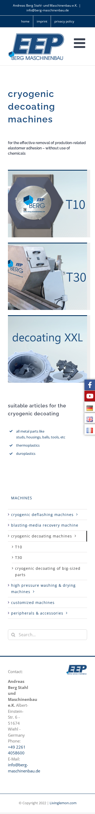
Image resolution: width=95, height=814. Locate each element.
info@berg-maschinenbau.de (47, 10)
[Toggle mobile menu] (80, 43)
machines (21, 497)
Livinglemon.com (63, 802)
